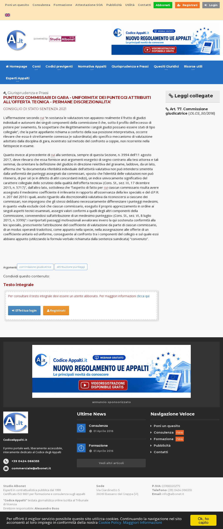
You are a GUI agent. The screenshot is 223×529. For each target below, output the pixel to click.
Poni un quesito (17, 5)
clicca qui (143, 296)
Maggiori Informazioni (142, 522)
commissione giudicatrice (35, 266)
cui (42, 117)
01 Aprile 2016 (103, 431)
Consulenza (41, 5)
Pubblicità (114, 5)
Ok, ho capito (203, 520)
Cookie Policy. (110, 522)
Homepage (18, 66)
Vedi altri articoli (111, 463)
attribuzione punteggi (71, 266)
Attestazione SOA (89, 5)
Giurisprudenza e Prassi (130, 66)
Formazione (63, 5)
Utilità (129, 5)
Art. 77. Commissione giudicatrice (190, 111)
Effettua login (26, 310)
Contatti (144, 5)
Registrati (57, 310)
